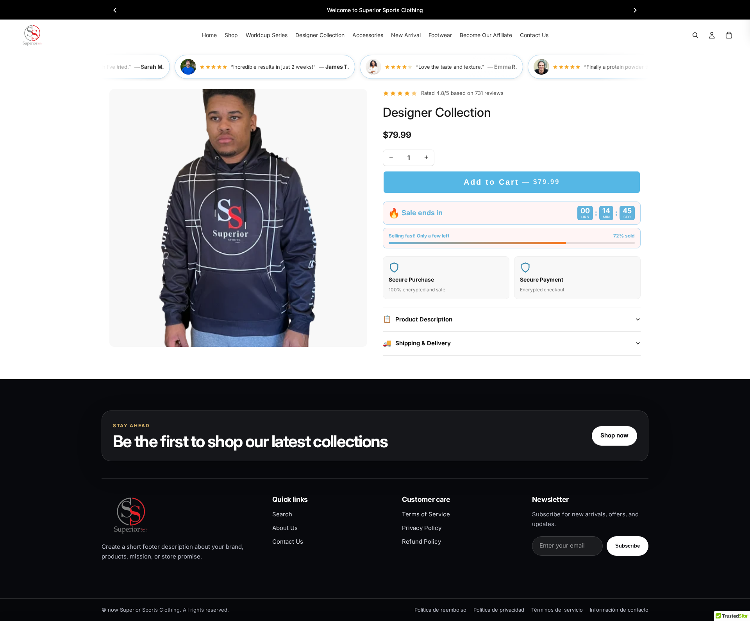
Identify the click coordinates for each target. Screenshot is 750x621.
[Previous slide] (115, 10)
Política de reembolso (440, 610)
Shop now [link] (614, 435)
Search (282, 514)
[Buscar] (695, 35)
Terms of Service (426, 514)
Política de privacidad (498, 610)
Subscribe (627, 546)
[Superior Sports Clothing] (180, 515)
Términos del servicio (557, 610)
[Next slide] (635, 10)
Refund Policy (421, 541)
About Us (285, 528)
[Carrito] (729, 35)
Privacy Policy (421, 528)
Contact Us (287, 541)
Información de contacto (619, 610)
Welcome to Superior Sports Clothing (375, 10)
